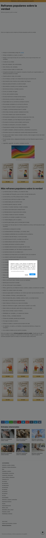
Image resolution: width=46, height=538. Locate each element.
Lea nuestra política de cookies (17, 271)
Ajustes (26, 274)
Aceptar (32, 274)
